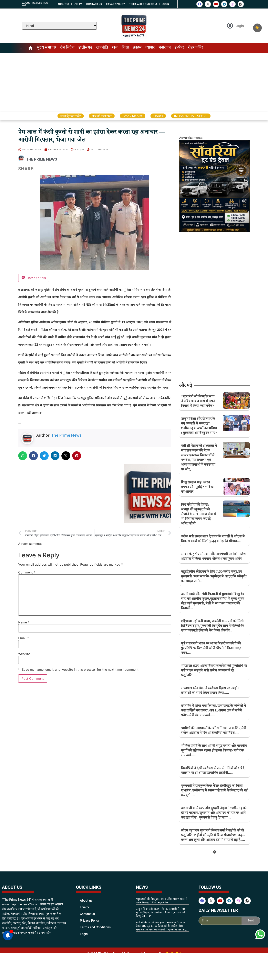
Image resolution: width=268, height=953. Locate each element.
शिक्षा (125, 48)
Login (165, 4)
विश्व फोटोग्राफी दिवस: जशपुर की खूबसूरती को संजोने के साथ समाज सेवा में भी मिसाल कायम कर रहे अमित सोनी (198, 514)
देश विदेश (67, 48)
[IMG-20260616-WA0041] (214, 231)
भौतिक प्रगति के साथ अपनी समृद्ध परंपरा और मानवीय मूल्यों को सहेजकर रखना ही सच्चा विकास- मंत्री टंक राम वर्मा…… (214, 750)
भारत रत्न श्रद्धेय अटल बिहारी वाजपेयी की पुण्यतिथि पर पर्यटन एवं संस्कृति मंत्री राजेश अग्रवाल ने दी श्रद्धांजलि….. (214, 670)
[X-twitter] (208, 4)
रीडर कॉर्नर (195, 48)
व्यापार (150, 48)
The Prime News (66, 435)
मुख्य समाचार (46, 48)
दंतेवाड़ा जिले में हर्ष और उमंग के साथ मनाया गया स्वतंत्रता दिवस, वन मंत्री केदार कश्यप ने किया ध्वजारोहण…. (211, 893)
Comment (26, 572)
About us (63, 4)
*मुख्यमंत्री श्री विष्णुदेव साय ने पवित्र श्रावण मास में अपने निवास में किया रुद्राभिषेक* (198, 401)
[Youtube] (216, 4)
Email (23, 638)
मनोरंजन (165, 48)
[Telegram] (224, 4)
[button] (22, 455)
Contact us (94, 4)
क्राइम (137, 48)
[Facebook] (199, 4)
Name (23, 622)
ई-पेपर (179, 48)
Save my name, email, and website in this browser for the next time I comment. (80, 669)
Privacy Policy (115, 4)
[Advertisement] (134, 82)
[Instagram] (232, 4)
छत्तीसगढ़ (85, 48)
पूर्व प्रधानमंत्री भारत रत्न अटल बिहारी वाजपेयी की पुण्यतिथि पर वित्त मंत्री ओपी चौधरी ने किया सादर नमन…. (211, 648)
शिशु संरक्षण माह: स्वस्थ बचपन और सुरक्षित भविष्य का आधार (197, 487)
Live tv (78, 4)
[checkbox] (257, 28)
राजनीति (102, 48)
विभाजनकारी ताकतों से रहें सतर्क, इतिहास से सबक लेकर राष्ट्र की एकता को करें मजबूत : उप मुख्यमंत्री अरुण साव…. (212, 937)
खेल (115, 48)
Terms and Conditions (143, 4)
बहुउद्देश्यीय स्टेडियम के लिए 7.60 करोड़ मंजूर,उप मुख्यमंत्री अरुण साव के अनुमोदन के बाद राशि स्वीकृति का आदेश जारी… (214, 576)
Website (24, 653)
